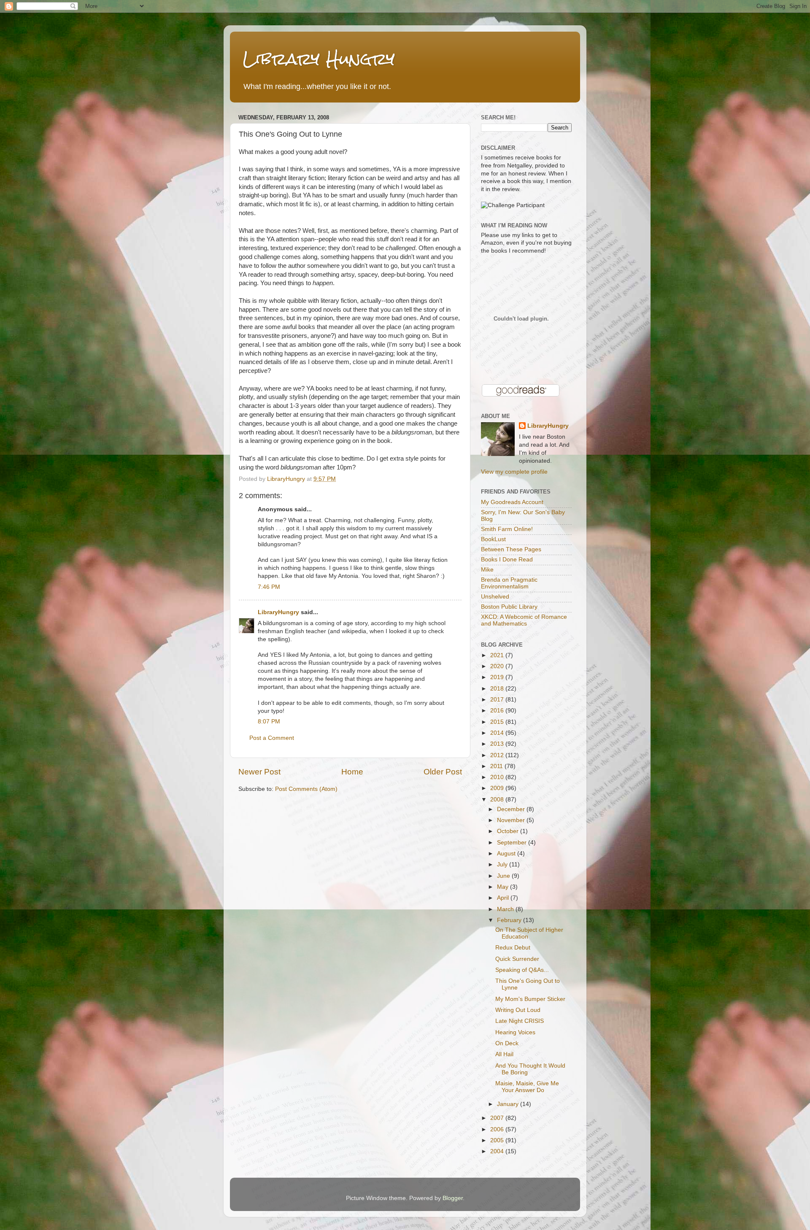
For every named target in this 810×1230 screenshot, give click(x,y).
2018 (497, 688)
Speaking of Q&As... (522, 970)
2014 (497, 733)
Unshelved (495, 596)
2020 (497, 666)
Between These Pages (511, 549)
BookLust (493, 539)
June (504, 876)
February (510, 920)
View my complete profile (514, 472)
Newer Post (259, 771)
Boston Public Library (509, 607)
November (511, 820)
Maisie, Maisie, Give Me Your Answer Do (527, 1086)
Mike (487, 569)
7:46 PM (269, 587)
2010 (497, 777)
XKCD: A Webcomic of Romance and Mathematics (524, 620)
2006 (497, 1129)
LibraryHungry (278, 612)
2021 (497, 655)
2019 (497, 677)
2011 (497, 766)
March (506, 909)
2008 (497, 799)
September (512, 842)
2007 (497, 1118)
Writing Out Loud (517, 1010)
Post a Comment (271, 738)
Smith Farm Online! (507, 529)
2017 (497, 699)
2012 (497, 755)
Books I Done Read (507, 559)
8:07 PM (269, 721)
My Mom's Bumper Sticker (530, 999)
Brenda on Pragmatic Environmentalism (509, 583)
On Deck (506, 1043)
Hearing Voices (515, 1032)
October (508, 831)
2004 (497, 1151)
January (508, 1104)
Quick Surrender (517, 959)
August (507, 853)
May (503, 887)
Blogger (453, 1198)
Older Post (443, 771)
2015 (497, 722)
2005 (497, 1140)
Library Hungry (319, 59)
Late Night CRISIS (519, 1021)
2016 (497, 710)
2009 (497, 788)
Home (352, 771)
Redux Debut (512, 947)
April (503, 898)
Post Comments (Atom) (306, 789)
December (511, 809)
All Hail (504, 1054)
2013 (497, 744)
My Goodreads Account (512, 502)
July (503, 864)
